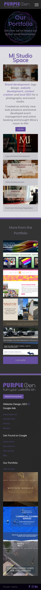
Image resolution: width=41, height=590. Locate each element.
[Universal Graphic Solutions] (21, 254)
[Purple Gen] (17, 4)
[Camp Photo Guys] (21, 283)
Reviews (6, 428)
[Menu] (34, 4)
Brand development (17, 84)
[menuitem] (34, 4)
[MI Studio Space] (20, 72)
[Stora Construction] (21, 313)
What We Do (8, 441)
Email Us (6, 423)
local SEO (25, 94)
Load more (20, 360)
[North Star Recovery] (21, 342)
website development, (18, 89)
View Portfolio (9, 469)
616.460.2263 (9, 419)
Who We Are (8, 451)
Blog (5, 455)
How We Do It (9, 446)
